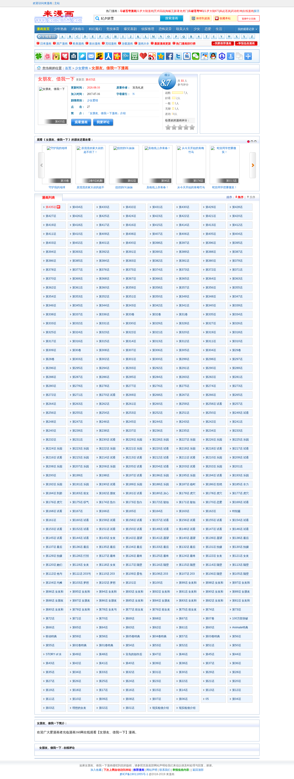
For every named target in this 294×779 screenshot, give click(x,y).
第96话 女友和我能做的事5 (54, 592)
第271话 (77, 394)
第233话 (237, 430)
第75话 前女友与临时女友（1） (188, 610)
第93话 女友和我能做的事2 (134, 592)
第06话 (165, 180)
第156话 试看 (187, 520)
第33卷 (130, 314)
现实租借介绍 (187, 708)
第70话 (103, 618)
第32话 (130, 672)
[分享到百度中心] (222, 56)
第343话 (131, 305)
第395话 (237, 242)
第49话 (76, 654)
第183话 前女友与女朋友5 (80, 494)
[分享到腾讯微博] (126, 56)
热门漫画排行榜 (185, 43)
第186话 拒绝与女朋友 (214, 485)
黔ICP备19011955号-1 (134, 774)
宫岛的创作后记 (134, 655)
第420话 (237, 216)
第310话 (237, 341)
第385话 (77, 260)
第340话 (211, 305)
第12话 (236, 690)
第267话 (184, 394)
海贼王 (169, 11)
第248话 (51, 421)
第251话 (184, 412)
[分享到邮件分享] (91, 56)
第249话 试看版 (240, 413)
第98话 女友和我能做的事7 (214, 583)
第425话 (104, 216)
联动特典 (51, 636)
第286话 (104, 377)
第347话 (237, 296)
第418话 (77, 225)
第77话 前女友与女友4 (134, 610)
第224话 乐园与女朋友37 (54, 449)
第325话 (51, 332)
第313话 (157, 341)
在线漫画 (248, 11)
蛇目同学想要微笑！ (224, 187)
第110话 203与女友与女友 (107, 574)
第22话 (183, 681)
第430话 (184, 207)
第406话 (184, 234)
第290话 (211, 368)
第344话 (104, 305)
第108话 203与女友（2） (160, 574)
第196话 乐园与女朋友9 (160, 476)
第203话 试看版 (187, 467)
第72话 (50, 618)
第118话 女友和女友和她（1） (107, 565)
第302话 (104, 359)
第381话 (184, 260)
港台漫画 (94, 43)
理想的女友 (79, 708)
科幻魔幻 (95, 29)
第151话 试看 (107, 529)
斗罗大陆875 (211, 11)
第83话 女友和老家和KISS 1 (188, 601)
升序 (252, 197)
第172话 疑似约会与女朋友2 (161, 503)
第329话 (157, 323)
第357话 (184, 287)
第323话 (104, 332)
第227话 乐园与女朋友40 (187, 440)
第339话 (237, 305)
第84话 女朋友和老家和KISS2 (161, 601)
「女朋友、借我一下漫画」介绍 (106, 113)
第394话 (51, 251)
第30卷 (76, 350)
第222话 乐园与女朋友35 (107, 449)
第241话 (237, 421)
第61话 (183, 627)
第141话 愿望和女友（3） (160, 538)
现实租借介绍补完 (160, 708)
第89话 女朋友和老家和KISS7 (241, 592)
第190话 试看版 (107, 485)
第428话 (237, 207)
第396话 (211, 242)
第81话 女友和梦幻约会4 (241, 601)
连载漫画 (127, 43)
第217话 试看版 (240, 449)
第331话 (104, 323)
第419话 (51, 225)
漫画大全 (143, 43)
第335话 (211, 314)
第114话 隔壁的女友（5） (214, 565)
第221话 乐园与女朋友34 (134, 449)
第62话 (156, 627)
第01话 (130, 708)
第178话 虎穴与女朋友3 (214, 494)
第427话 (51, 216)
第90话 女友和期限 (214, 592)
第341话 (184, 305)
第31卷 (183, 314)
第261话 (131, 403)
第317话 (51, 341)
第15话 (156, 690)
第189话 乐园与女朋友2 (134, 485)
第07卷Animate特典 (213, 619)
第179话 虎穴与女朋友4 (187, 494)
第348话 (211, 296)
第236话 (157, 430)
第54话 (130, 645)
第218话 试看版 (214, 449)
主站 (57, 3)
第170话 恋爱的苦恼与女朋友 (214, 503)
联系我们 (164, 769)
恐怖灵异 (165, 29)
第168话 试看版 (54, 512)
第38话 (183, 663)
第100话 (157, 582)
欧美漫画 (78, 43)
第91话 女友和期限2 (188, 592)
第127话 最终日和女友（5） (108, 556)
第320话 (184, 332)
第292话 (157, 368)
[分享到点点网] (73, 56)
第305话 (184, 350)
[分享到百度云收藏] (143, 56)
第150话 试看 (134, 529)
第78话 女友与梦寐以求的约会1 (108, 610)
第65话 (76, 627)
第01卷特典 (106, 645)
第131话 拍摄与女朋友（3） (215, 547)
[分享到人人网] (108, 56)
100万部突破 (240, 618)
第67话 (183, 618)
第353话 (77, 296)
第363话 (237, 278)
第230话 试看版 (107, 440)
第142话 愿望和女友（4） (134, 538)
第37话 (210, 663)
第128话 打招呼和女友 (80, 556)
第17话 (103, 690)
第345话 (77, 305)
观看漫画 (81, 122)
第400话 (131, 242)
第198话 (104, 475)
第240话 (51, 430)
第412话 (237, 225)
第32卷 (156, 314)
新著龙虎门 (181, 11)
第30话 (183, 672)
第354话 (51, 296)
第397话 (184, 242)
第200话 (51, 475)
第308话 (104, 350)
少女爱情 (81, 68)
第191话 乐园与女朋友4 (80, 485)
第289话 (237, 368)
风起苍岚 (225, 11)
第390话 (157, 251)
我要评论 (103, 122)
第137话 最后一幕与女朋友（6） (54, 547)
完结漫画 (110, 43)
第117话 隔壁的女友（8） (134, 565)
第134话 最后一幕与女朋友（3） (134, 547)
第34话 (76, 672)
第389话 (184, 251)
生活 (219, 29)
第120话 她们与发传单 (54, 565)
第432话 (131, 207)
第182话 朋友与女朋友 (107, 494)
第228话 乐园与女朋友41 (160, 440)
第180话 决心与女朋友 (160, 494)
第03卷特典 (213, 636)
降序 (240, 197)
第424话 (131, 216)
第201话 (237, 466)
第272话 (51, 394)
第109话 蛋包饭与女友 (134, 574)
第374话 (157, 269)
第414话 (184, 225)
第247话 (77, 421)
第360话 (104, 287)
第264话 (51, 403)
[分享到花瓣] (64, 56)
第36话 (236, 663)
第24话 (130, 681)
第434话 (77, 207)
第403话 (51, 242)
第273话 (237, 386)
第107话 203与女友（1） (187, 574)
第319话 (211, 332)
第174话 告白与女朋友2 (107, 503)
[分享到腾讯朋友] (38, 56)
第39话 (156, 663)
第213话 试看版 (134, 458)
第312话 (184, 341)
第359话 (131, 287)
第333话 (51, 323)
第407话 (157, 234)
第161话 (51, 520)
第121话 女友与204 (240, 556)
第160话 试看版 (80, 521)
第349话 (184, 296)
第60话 (210, 627)
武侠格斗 (77, 29)
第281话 (237, 377)
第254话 (104, 412)
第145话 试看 (54, 538)
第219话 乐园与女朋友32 (187, 449)
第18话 (76, 690)
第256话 (51, 412)
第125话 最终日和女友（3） (161, 556)
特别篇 (236, 511)
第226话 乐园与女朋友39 (214, 440)
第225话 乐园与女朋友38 (240, 440)
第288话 (51, 377)
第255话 (77, 412)
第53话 (156, 645)
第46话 (183, 654)
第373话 (184, 269)
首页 (68, 68)
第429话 (211, 207)
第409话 (104, 234)
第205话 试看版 (134, 467)
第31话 (156, 672)
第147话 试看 (214, 529)
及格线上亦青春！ (158, 187)
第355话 (237, 287)
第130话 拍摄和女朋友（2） (241, 547)
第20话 (236, 681)
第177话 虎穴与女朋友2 (240, 494)
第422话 (184, 216)
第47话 (156, 654)
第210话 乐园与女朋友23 (214, 458)
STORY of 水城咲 (54, 655)
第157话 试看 (160, 520)
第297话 (237, 359)
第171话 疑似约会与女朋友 (187, 503)
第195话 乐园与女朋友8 (187, 476)
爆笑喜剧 (130, 29)
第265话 (237, 394)
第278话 (104, 386)
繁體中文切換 (249, 18)
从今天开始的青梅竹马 (191, 187)
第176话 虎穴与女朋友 (54, 503)
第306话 (157, 350)
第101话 (131, 582)
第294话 (104, 368)
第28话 (236, 672)
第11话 (50, 699)
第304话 (211, 350)
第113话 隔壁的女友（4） (240, 565)
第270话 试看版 (107, 395)
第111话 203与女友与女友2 (81, 574)
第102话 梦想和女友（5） (107, 583)
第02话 (132, 180)
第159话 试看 (107, 520)
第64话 (103, 627)
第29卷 (236, 350)
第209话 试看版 (240, 458)
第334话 (237, 314)
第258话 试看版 (214, 404)
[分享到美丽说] (47, 56)
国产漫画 (62, 43)
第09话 (103, 699)
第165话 (131, 511)
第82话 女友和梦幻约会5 (214, 601)
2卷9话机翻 (95, 180)
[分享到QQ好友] (213, 56)
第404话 (237, 234)
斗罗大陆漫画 (145, 11)
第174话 (198, 180)
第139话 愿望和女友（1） (214, 538)
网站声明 (151, 769)
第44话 (236, 654)
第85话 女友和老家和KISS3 (134, 601)
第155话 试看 (214, 520)
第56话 (236, 636)
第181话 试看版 (134, 494)
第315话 (104, 341)
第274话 (211, 386)
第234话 (211, 430)
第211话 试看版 (187, 458)
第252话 (157, 412)
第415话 (157, 225)
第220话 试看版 (160, 449)
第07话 (156, 699)
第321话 (157, 332)
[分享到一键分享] (230, 56)
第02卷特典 (79, 645)
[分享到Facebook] (169, 56)
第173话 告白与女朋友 (134, 503)
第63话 (130, 627)
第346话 (51, 305)
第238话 (104, 430)
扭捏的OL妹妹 (124, 187)
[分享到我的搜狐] (99, 56)
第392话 (104, 251)
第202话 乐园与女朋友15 (214, 467)
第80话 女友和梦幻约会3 (54, 610)
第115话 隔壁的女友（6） (187, 565)
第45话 (210, 654)
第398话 (157, 242)
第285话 (131, 377)
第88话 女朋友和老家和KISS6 (54, 601)
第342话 (157, 305)
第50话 (236, 645)
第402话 (77, 242)
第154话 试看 (240, 520)
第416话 (131, 225)
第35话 (50, 672)
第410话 (77, 234)
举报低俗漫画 (246, 43)
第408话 (131, 234)
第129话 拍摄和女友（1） (54, 556)
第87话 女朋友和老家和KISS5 (81, 601)
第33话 (103, 672)
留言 (257, 11)
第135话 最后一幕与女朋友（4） (107, 547)
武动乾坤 (236, 11)
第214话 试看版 (107, 458)
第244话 (157, 421)
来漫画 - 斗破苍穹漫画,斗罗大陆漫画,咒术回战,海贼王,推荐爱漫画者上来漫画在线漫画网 (58, 16)
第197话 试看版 (134, 476)
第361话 (77, 287)
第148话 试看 (187, 529)
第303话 (77, 359)
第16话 (130, 690)
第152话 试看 (80, 529)
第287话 (77, 377)
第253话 (131, 412)
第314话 (131, 341)
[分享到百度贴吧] (187, 56)
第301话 (131, 359)
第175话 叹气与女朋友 (80, 503)
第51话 (210, 645)
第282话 (211, 377)
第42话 (76, 663)
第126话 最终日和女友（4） (135, 556)
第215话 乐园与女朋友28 (80, 458)
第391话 (131, 251)
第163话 (184, 511)
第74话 (210, 609)
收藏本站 (225, 18)
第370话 (51, 278)
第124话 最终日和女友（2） (188, 556)
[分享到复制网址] (239, 56)
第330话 (131, 323)
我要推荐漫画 (223, 43)
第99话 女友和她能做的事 (188, 583)
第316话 (77, 341)
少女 (197, 29)
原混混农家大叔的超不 (90, 187)
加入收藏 (96, 769)
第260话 (157, 403)
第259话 (184, 403)
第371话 (237, 269)
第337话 (77, 314)
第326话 (237, 323)
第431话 (157, 207)
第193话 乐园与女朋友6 (240, 476)
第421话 (211, 216)
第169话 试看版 (240, 503)
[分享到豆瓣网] (134, 56)
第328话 (184, 323)
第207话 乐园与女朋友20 (80, 467)
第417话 (104, 225)
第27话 (50, 681)
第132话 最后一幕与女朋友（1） (187, 547)
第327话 (211, 323)
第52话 (183, 645)
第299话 (184, 359)
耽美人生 (182, 29)
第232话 (51, 439)
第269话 (131, 394)
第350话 (157, 296)
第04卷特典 (159, 636)
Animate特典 (240, 627)
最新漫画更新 (162, 43)
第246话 (104, 421)
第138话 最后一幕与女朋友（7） (240, 538)
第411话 (51, 234)
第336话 (104, 314)
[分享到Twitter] (178, 56)
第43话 (50, 663)
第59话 (76, 636)
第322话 (131, 332)
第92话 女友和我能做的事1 (161, 592)
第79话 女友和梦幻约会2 (81, 610)
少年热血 (60, 29)
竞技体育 (112, 29)
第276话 (157, 386)
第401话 (104, 242)
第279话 (77, 386)
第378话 (51, 269)
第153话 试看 (54, 529)
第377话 (77, 269)
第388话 (211, 251)
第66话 (50, 627)
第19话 (50, 690)
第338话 (51, 314)
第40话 (130, 663)
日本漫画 (45, 43)
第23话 (156, 681)
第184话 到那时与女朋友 (54, 494)
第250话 (211, 412)
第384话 (104, 260)
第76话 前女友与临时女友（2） (161, 610)
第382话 (157, 260)
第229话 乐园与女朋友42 (134, 440)
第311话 (211, 341)
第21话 (210, 681)
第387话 (237, 251)
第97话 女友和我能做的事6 (241, 583)
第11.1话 (231, 180)
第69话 (130, 618)
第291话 (184, 368)
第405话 (211, 234)
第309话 (51, 350)
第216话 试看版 (54, 458)
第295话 (77, 368)
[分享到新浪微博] (152, 56)
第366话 (157, 278)
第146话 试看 (240, 529)
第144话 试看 (80, 538)
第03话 (50, 708)
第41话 (103, 663)
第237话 (131, 430)
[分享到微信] (195, 56)
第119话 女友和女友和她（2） (80, 565)
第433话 (104, 207)
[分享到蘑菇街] (56, 56)
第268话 (157, 394)
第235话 (184, 430)
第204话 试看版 (160, 467)
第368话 (104, 278)
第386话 (51, 260)
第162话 (211, 511)
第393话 (77, 251)
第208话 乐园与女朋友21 (54, 467)
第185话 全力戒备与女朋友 (240, 485)
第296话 (51, 368)
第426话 (77, 216)
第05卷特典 (133, 636)
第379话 (237, 260)
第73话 (236, 609)
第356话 (211, 287)
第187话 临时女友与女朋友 (187, 485)
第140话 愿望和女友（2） (187, 538)
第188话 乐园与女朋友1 (160, 485)
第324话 (77, 332)
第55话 (50, 645)
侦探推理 (147, 29)
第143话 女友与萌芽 (107, 538)
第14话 (183, 690)
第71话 (76, 618)
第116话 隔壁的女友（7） (160, 565)
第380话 (211, 260)
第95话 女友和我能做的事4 (81, 592)
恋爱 (208, 29)
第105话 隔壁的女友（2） (240, 574)
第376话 (104, 269)
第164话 (157, 511)
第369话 (77, 278)
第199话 (77, 475)
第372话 (211, 269)
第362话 (51, 287)
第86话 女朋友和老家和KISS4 (108, 601)
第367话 (131, 278)
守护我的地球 (57, 187)
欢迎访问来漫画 (42, 3)
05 (207, 699)
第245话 (131, 421)
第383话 (131, 260)
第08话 (130, 699)
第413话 (211, 225)
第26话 (76, 681)
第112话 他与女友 (54, 574)
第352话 (104, 296)
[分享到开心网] (117, 56)
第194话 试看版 (214, 476)
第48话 (103, 654)
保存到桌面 (203, 18)
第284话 (157, 377)
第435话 (90, 79)
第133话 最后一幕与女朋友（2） (160, 547)
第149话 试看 (160, 529)
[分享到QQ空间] (160, 56)
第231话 (77, 439)
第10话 (76, 699)
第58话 (103, 636)
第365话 (184, 278)
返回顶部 (198, 769)
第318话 (237, 332)
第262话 (104, 403)
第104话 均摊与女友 (54, 583)
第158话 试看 (134, 520)
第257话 (237, 403)
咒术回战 (159, 11)
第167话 (77, 511)
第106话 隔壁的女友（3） (214, 574)
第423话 (157, 216)
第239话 (77, 430)
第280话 (51, 386)
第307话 (131, 350)
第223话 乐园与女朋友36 (80, 449)
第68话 (156, 618)
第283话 (184, 377)
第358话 (157, 287)
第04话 (236, 699)
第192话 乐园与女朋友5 (54, 485)
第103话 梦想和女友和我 (80, 583)
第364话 (211, 278)
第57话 (183, 636)
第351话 (131, 296)
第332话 (77, 323)
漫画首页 (43, 29)
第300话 (157, 359)
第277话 (131, 386)
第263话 (77, 403)
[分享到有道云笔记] (82, 56)
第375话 (131, 269)
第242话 (211, 421)
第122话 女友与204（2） (214, 556)
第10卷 (65, 180)
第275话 (184, 386)
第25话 (103, 681)
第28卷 (50, 359)
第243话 (184, 421)
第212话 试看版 (160, 458)
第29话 (210, 672)
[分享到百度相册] (204, 56)
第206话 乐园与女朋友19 (107, 467)
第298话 (211, 359)
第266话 (211, 394)
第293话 (131, 368)
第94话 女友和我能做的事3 (108, 592)
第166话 (104, 511)
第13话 (210, 690)
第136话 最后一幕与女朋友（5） (80, 547)
